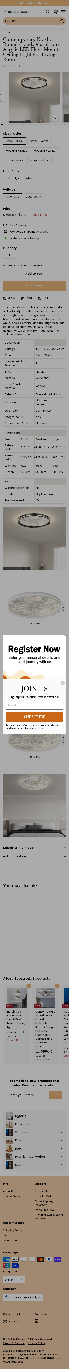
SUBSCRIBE (34, 717)
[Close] (62, 683)
